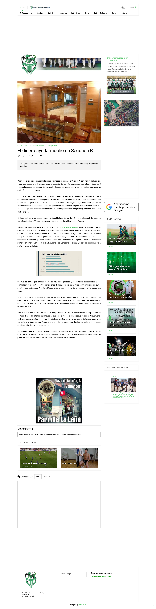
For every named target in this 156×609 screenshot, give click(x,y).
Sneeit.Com (82, 605)
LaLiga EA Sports (100, 13)
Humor (87, 13)
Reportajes (62, 13)
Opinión (51, 13)
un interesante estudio (69, 227)
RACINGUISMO (22, 146)
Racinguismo (27, 13)
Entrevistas (75, 13)
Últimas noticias (38, 146)
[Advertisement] (78, 35)
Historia (124, 13)
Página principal (66, 574)
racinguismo (52, 146)
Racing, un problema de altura (34, 463)
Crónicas (40, 13)
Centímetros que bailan (72, 463)
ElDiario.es (115, 377)
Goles (114, 13)
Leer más (110, 246)
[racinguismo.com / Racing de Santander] (40, 8)
